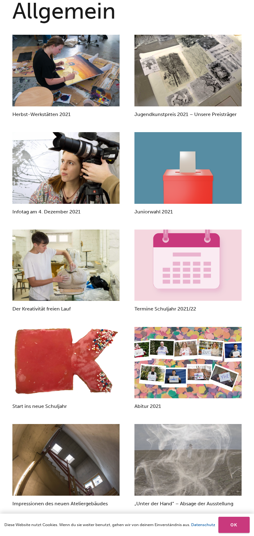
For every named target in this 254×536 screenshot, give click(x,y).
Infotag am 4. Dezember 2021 (46, 212)
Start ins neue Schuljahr (39, 406)
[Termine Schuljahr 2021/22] (188, 265)
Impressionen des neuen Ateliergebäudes (60, 504)
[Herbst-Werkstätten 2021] (66, 70)
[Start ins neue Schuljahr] (66, 363)
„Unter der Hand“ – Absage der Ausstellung (183, 504)
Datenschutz (203, 524)
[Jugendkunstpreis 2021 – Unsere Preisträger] (188, 70)
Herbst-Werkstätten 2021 (41, 114)
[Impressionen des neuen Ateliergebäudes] (66, 460)
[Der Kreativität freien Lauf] (66, 265)
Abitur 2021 (147, 406)
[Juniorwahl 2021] (188, 168)
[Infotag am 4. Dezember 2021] (66, 168)
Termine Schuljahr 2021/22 (165, 309)
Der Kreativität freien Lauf (41, 309)
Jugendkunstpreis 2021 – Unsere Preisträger (185, 114)
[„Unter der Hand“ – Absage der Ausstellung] (188, 460)
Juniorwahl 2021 (153, 212)
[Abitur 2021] (188, 363)
